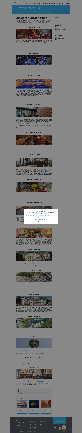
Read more (45, 213)
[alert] (41, 216)
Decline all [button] (44, 219)
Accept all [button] (37, 219)
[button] (41, 221)
